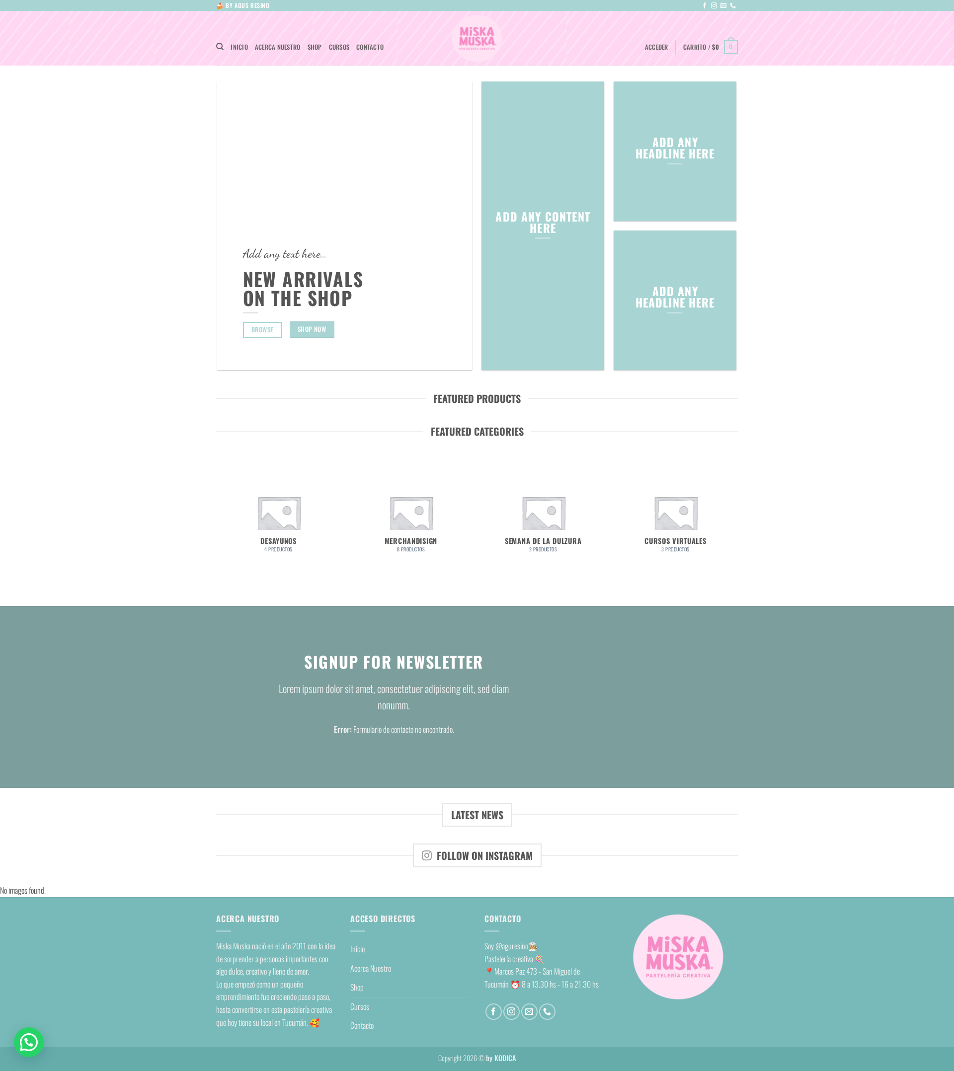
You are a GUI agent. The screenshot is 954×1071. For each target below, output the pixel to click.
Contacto (370, 47)
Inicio (239, 47)
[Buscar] (220, 46)
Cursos (339, 47)
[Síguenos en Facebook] (705, 5)
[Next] (736, 521)
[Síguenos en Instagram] (714, 5)
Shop (315, 47)
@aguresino (511, 946)
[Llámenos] (733, 5)
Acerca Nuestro (278, 47)
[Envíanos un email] (723, 5)
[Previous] (218, 521)
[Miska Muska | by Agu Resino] (477, 38)
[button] (656, 47)
